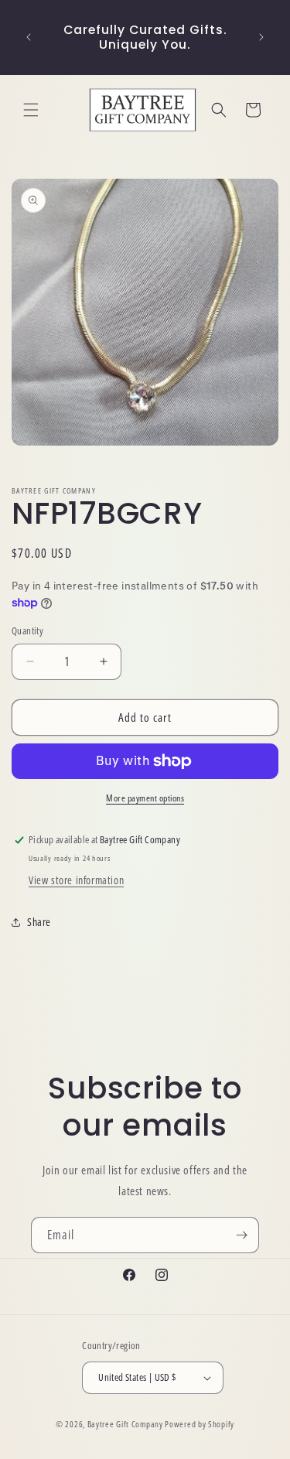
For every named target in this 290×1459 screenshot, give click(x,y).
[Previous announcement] (29, 37)
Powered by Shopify (199, 1424)
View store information (76, 880)
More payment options (145, 798)
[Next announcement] (261, 37)
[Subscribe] (241, 1235)
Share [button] (39, 921)
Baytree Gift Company (125, 1424)
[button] (31, 110)
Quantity (27, 630)
